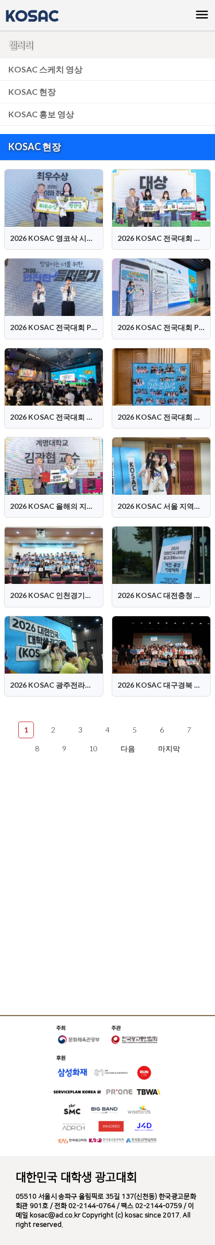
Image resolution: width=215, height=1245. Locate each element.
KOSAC (31, 15)
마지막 (169, 748)
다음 (128, 748)
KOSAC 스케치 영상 (45, 69)
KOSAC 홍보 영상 (41, 114)
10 (93, 748)
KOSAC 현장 (32, 91)
